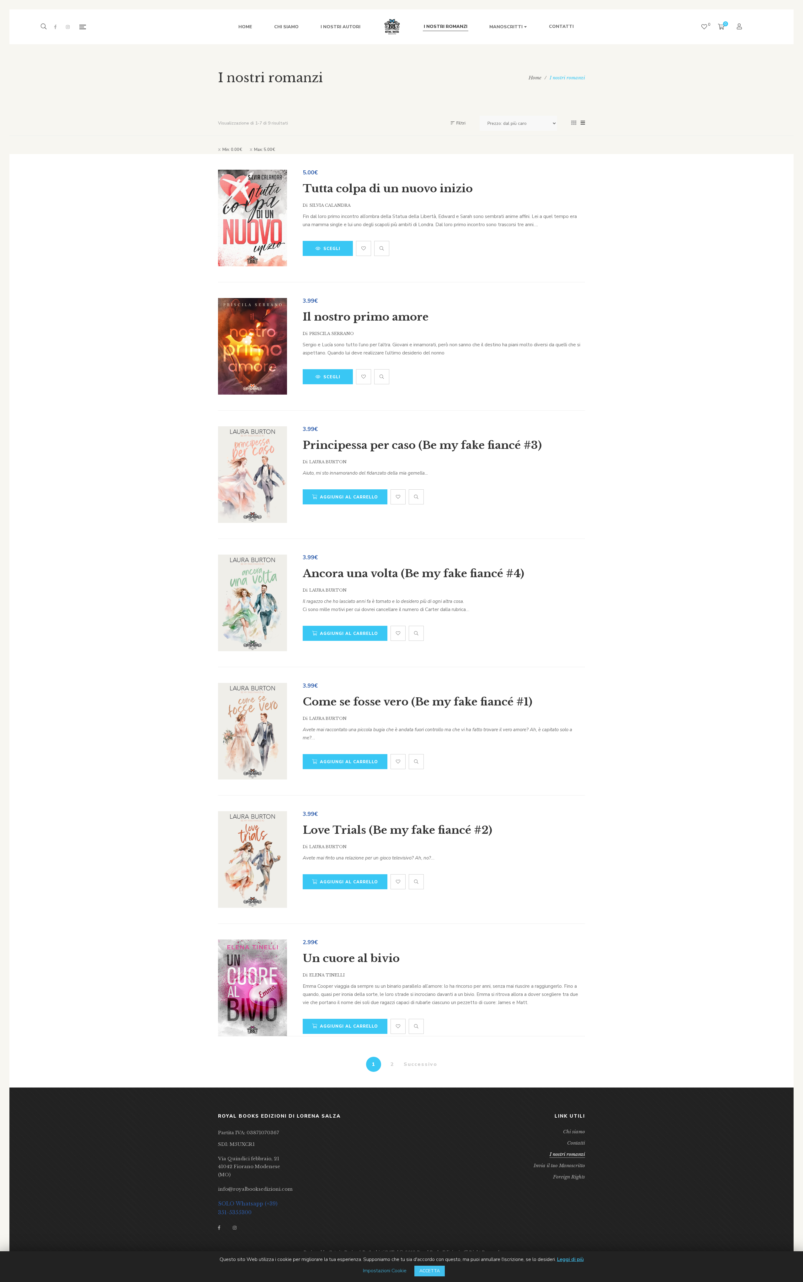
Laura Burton (328, 462)
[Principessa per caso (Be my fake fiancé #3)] (252, 474)
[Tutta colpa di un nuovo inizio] (252, 218)
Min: (232, 149)
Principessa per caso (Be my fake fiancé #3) (422, 445)
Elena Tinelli (327, 975)
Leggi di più (570, 1259)
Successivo (420, 1064)
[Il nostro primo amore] (252, 346)
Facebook (55, 27)
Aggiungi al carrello (349, 497)
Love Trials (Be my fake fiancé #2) (397, 830)
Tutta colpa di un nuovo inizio (388, 188)
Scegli (331, 249)
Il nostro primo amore (365, 316)
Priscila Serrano (331, 333)
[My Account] (740, 27)
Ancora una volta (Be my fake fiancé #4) (413, 573)
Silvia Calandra (330, 205)
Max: (264, 149)
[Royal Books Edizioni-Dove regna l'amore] (392, 27)
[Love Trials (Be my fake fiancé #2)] (252, 859)
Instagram (68, 27)
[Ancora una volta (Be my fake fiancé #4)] (252, 603)
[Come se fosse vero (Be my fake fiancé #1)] (252, 731)
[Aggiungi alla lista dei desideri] (363, 248)
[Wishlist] (704, 27)
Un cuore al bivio (351, 958)
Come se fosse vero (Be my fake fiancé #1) (417, 701)
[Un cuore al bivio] (252, 987)
